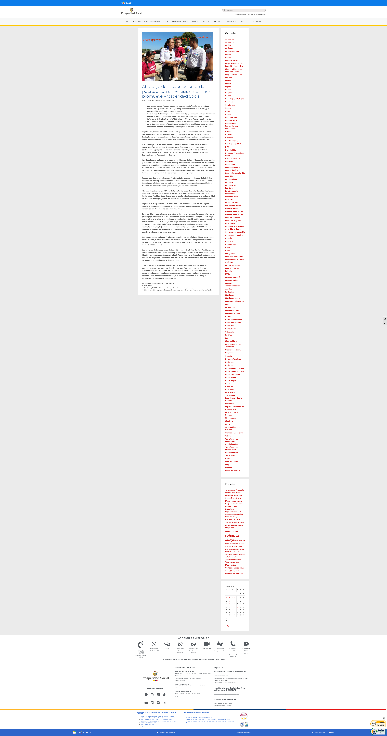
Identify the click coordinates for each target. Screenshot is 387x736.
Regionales (229, 362)
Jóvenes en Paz (231, 280)
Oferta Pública (231, 326)
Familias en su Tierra (234, 212)
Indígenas (237, 517)
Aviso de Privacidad (169, 716)
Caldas (228, 90)
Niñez (150, 286)
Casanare (229, 102)
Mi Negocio (230, 307)
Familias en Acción (233, 208)
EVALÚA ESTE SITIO (240, 14)
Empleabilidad (231, 179)
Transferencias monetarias (233, 559)
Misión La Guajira (232, 313)
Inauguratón (230, 254)
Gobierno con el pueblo (235, 232)
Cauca (228, 108)
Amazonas (229, 39)
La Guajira (229, 292)
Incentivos (232, 514)
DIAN (227, 147)
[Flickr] (158, 703)
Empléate (229, 182)
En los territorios (232, 202)
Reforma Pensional (233, 359)
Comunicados (231, 120)
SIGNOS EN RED (261, 14)
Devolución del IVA (233, 144)
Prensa (243, 21)
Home (227, 247)
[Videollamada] (206, 643)
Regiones (229, 365)
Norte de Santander (233, 320)
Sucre (227, 424)
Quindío (228, 356)
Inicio (126, 21)
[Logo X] (158, 695)
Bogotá (228, 80)
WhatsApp (154, 649)
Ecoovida (229, 176)
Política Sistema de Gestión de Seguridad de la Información (156, 719)
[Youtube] (146, 703)
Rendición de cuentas (234, 368)
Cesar (227, 111)
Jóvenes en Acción (233, 277)
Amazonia (229, 42)
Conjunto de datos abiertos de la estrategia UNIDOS (216, 719)
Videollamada (206, 648)
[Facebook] (146, 695)
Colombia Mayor (232, 117)
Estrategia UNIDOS (233, 205)
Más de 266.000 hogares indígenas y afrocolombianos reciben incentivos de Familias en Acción (178, 290)
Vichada (228, 468)
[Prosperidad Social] (131, 11)
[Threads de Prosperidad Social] (164, 703)
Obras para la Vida (233, 323)
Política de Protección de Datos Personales (152, 716)
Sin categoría (230, 418)
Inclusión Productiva (234, 257)
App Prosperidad (232, 51)
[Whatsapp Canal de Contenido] (154, 643)
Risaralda (229, 387)
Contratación (256, 21)
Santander (229, 404)
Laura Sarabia (238, 525)
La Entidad (217, 21)
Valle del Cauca (231, 462)
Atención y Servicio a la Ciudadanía (184, 21)
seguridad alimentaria (234, 407)
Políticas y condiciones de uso (148, 722)
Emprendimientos (231, 511)
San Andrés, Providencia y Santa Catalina (233, 397)
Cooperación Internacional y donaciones (231, 126)
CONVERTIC (251, 14)
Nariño (228, 316)
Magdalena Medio (232, 298)
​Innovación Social (232, 265)
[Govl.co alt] (126, 3)
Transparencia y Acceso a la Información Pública (149, 21)
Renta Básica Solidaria (234, 371)
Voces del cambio (232, 471)
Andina (228, 45)
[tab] (193, 732)
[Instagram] (152, 695)
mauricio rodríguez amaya (232, 535)
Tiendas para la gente (234, 433)
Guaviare (229, 241)
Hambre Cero (230, 244)
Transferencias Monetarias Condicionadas (159, 283)
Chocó (228, 114)
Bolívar (228, 83)
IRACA (227, 274)
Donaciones (230, 164)
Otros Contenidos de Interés (324, 733)
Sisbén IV (229, 421)
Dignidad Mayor (231, 150)
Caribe (228, 96)
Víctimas (238, 571)
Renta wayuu (230, 381)
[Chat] (167, 643)
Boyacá (228, 87)
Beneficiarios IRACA (208, 717)
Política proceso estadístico (148, 724)
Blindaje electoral (232, 60)
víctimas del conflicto (234, 574)
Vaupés (228, 465)
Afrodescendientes (230, 490)
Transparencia (231, 455)
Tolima (228, 436)
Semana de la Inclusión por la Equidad (231, 412)
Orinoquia (229, 332)
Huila (227, 250)
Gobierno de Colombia (167, 733)
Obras (233, 546)
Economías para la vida (235, 173)
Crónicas (229, 138)
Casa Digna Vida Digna (234, 99)
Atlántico (229, 57)
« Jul (227, 626)
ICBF (145, 286)
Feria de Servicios (232, 218)
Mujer (236, 540)
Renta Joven (230, 377)
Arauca (228, 54)
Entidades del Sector (243, 733)
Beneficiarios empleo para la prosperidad (213, 716)
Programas (230, 21)
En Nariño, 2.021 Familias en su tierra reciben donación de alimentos (168, 288)
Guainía (228, 238)
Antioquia (229, 48)
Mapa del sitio (144, 726)
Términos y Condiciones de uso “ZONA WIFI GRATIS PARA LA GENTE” (159, 721)
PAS (226, 338)
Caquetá (228, 93)
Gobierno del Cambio (234, 235)
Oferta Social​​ (230, 329)
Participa (206, 21)
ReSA (227, 384)
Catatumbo (230, 105)
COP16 (228, 132)
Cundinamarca (231, 141)
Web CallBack (193, 649)
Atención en (220, 649)
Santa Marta (237, 552)
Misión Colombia (232, 310)
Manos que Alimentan (234, 301)
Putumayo (229, 353)
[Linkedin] (152, 703)
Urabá (227, 458)
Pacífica (228, 335)
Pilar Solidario (231, 341)
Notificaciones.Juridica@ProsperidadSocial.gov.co (226, 694)
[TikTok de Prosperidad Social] (164, 695)
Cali (231, 495)
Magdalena (229, 295)
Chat (167, 648)
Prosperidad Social (233, 350)
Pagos (239, 546)
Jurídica (228, 289)
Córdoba (228, 135)
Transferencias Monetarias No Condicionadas (231, 449)
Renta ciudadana (232, 374)
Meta (227, 304)
